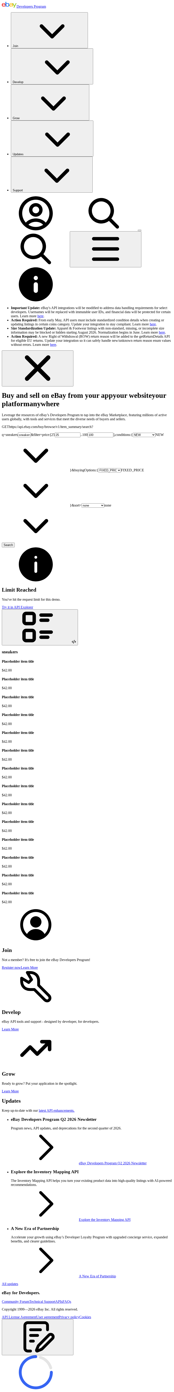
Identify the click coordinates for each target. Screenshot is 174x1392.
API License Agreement (19, 1317)
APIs (59, 1301)
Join (15, 46)
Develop (18, 82)
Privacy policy (69, 1317)
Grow (16, 118)
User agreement (47, 1317)
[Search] (104, 229)
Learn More (29, 967)
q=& (18, 435)
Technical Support (42, 1301)
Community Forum (15, 1301)
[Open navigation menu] (105, 249)
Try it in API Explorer (17, 607)
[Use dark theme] (139, 230)
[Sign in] (36, 229)
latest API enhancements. (57, 1110)
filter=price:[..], (74, 435)
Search (8, 545)
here (40, 316)
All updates (10, 1284)
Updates (18, 154)
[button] (37, 1337)
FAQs (67, 1301)
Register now (11, 967)
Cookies (85, 1317)
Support (18, 190)
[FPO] (36, 940)
